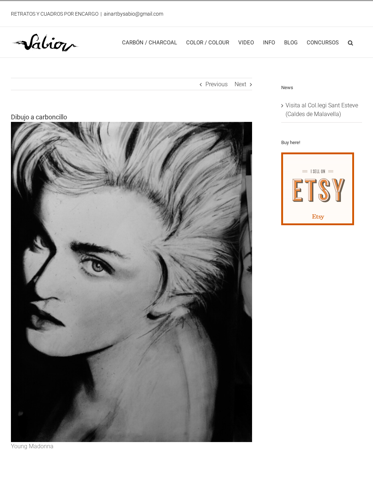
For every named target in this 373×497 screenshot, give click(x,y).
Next (240, 84)
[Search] (350, 42)
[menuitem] (149, 42)
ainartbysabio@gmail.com (133, 14)
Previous (216, 84)
